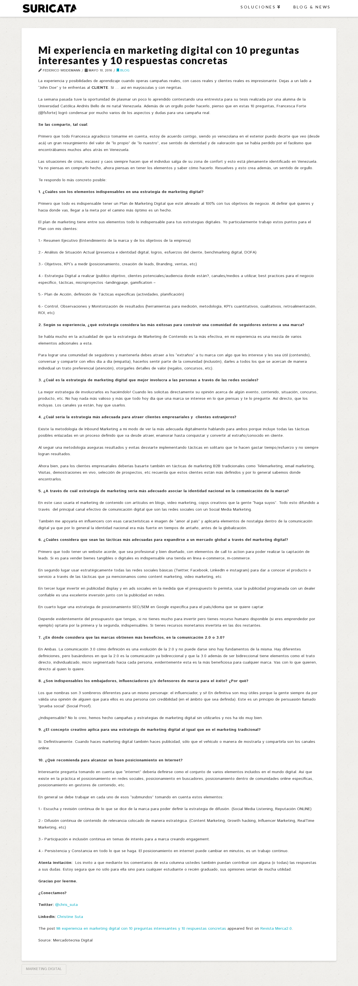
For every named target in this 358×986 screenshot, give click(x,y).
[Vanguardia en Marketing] (49, 8)
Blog (124, 70)
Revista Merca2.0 (276, 928)
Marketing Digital (44, 969)
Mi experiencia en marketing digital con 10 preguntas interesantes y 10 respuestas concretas (141, 928)
